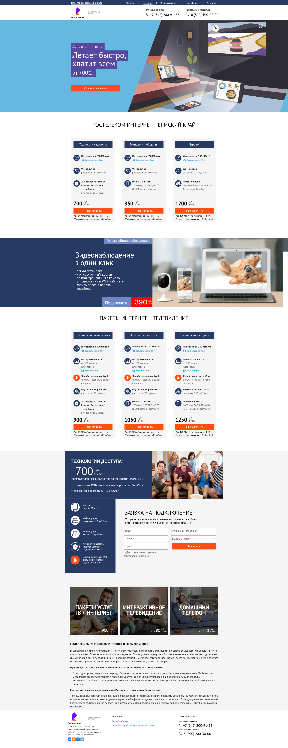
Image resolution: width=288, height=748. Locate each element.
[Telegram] (82, 739)
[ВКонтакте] (69, 739)
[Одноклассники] (74, 739)
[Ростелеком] (86, 18)
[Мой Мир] (78, 739)
